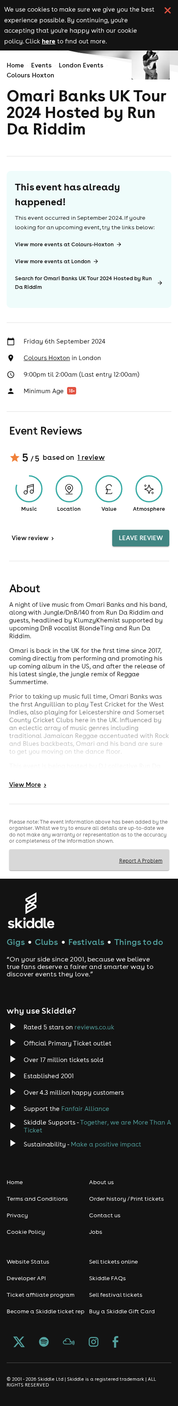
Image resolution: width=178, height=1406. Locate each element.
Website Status (28, 1261)
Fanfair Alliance (85, 1109)
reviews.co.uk (94, 1027)
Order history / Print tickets (126, 1198)
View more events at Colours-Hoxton (64, 244)
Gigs (16, 942)
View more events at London (53, 261)
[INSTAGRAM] (93, 1342)
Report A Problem (141, 860)
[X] (19, 1342)
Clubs (46, 942)
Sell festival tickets (115, 1294)
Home (15, 65)
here (48, 41)
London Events (81, 65)
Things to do (138, 942)
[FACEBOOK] (115, 1342)
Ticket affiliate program (41, 1294)
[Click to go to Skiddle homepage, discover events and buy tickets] (31, 910)
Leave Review (141, 538)
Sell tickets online (113, 1261)
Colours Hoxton (30, 75)
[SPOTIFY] (43, 1342)
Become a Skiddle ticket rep (45, 1311)
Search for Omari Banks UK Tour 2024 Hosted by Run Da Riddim (83, 283)
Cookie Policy (26, 1231)
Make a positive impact (106, 1144)
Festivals (86, 942)
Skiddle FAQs (107, 1278)
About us (101, 1182)
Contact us (104, 1215)
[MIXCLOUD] (68, 1342)
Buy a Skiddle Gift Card (122, 1311)
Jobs (95, 1231)
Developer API (26, 1278)
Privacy (17, 1215)
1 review (91, 457)
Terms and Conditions (37, 1198)
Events (41, 65)
